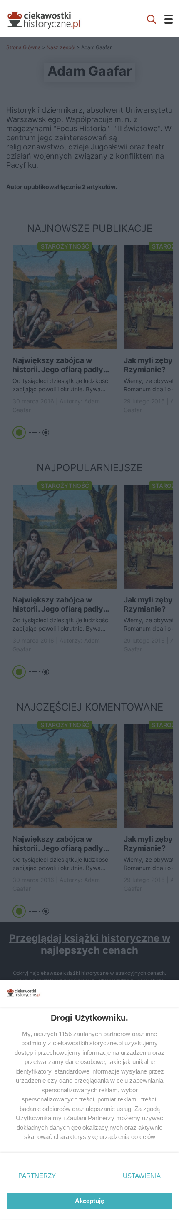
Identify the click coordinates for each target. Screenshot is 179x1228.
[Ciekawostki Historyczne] (50, 18)
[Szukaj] (151, 18)
